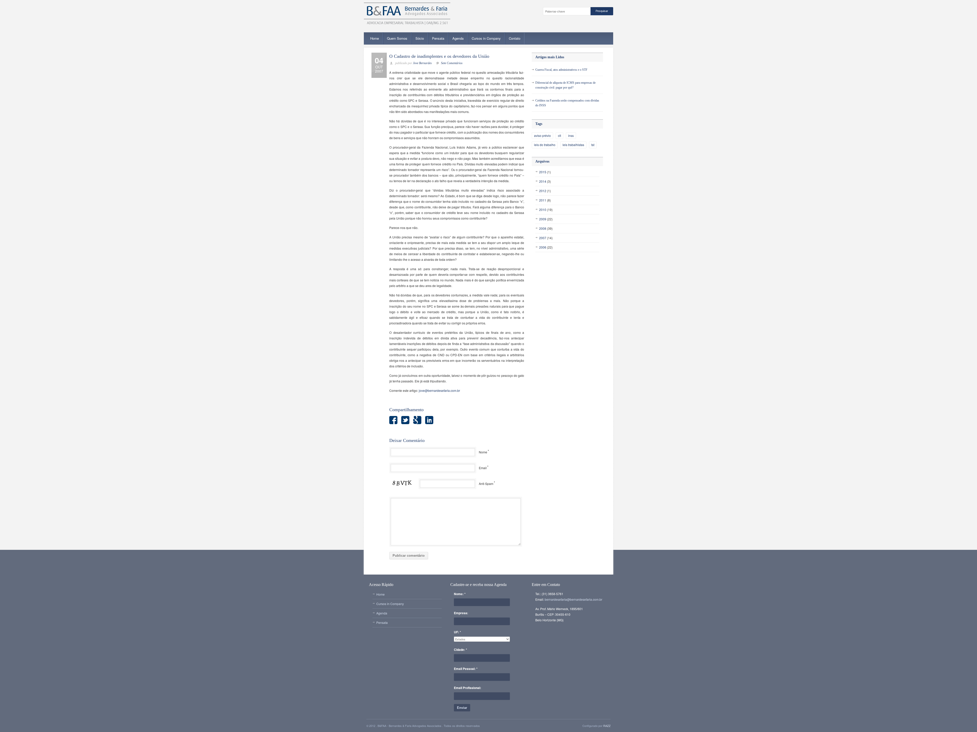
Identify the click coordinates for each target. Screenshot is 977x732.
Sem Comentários (452, 63)
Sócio (419, 38)
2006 (542, 247)
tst (592, 144)
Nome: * (460, 594)
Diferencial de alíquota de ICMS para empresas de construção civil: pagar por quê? (565, 85)
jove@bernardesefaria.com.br (439, 390)
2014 (542, 181)
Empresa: (461, 613)
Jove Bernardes (422, 63)
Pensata (438, 38)
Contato (514, 38)
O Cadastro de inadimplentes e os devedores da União (439, 56)
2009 (542, 219)
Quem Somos (397, 38)
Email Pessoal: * (466, 668)
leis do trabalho (544, 144)
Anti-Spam (486, 483)
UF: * (457, 632)
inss (571, 135)
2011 (542, 200)
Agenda (458, 38)
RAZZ (607, 726)
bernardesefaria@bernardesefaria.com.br (573, 599)
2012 (542, 191)
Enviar (462, 708)
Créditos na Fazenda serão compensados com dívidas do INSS (567, 103)
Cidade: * (460, 649)
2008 (542, 228)
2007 (542, 238)
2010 (542, 209)
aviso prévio (542, 135)
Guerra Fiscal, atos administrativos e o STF (561, 69)
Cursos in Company (486, 38)
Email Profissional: (467, 687)
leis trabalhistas (573, 144)
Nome (483, 452)
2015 (542, 172)
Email (483, 468)
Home (374, 38)
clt (559, 135)
